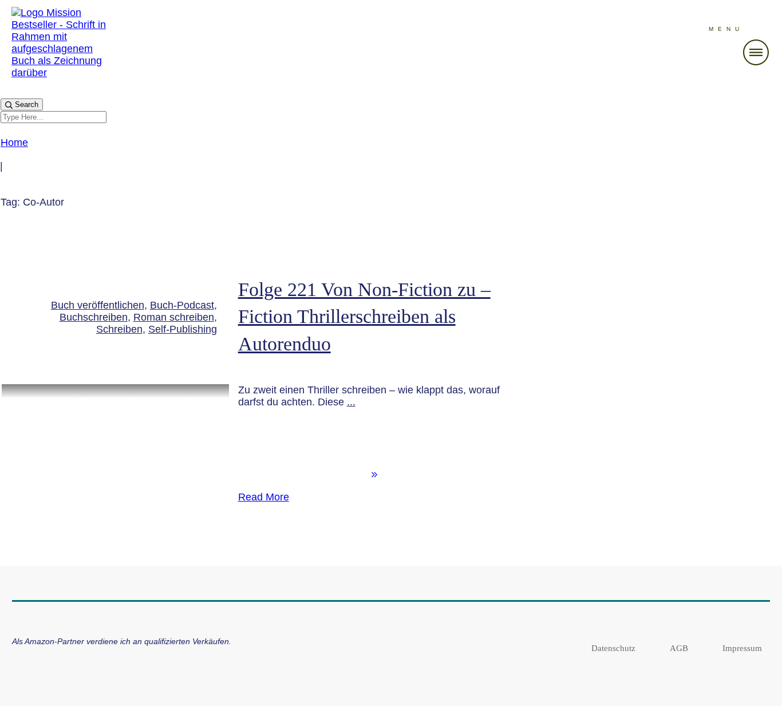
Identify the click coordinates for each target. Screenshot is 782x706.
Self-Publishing (182, 329)
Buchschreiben (94, 317)
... (351, 402)
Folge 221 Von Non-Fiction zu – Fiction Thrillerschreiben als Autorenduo (364, 316)
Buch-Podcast (182, 305)
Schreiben (119, 329)
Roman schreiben (173, 317)
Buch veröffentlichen (97, 305)
